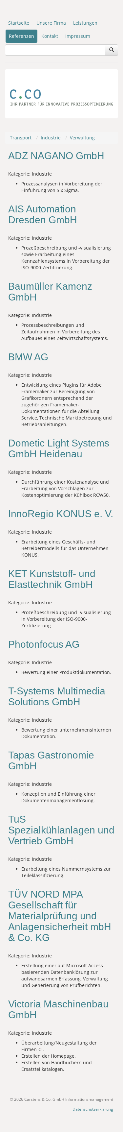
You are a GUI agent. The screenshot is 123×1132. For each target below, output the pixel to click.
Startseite (18, 23)
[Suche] (111, 50)
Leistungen (85, 23)
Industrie (51, 137)
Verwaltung (82, 137)
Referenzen (21, 36)
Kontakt (49, 36)
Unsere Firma (51, 23)
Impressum (77, 36)
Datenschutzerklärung (92, 1109)
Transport (20, 137)
